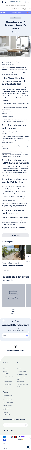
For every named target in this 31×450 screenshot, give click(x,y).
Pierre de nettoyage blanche (16, 145)
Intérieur (5, 366)
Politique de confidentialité (20, 380)
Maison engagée (7, 384)
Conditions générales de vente (22, 385)
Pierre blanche (6, 168)
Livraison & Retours (22, 374)
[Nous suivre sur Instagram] (15, 321)
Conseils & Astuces (7, 405)
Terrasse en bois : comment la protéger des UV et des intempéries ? (13, 265)
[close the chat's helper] (29, 436)
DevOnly (11, 443)
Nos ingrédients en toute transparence (8, 396)
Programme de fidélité (7, 408)
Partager (16, 235)
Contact (19, 368)
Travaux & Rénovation (6, 372)
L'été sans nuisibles (7, 387)
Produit (13, 311)
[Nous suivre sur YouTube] (18, 321)
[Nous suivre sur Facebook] (13, 321)
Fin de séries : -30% (14, 12)
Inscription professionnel (6, 413)
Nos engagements (7, 399)
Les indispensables (7, 381)
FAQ (18, 366)
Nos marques (6, 379)
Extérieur (5, 368)
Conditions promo (21, 371)
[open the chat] (28, 447)
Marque (13, 309)
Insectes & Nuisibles (8, 376)
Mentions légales (21, 377)
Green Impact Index (8, 402)
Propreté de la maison (15, 17)
